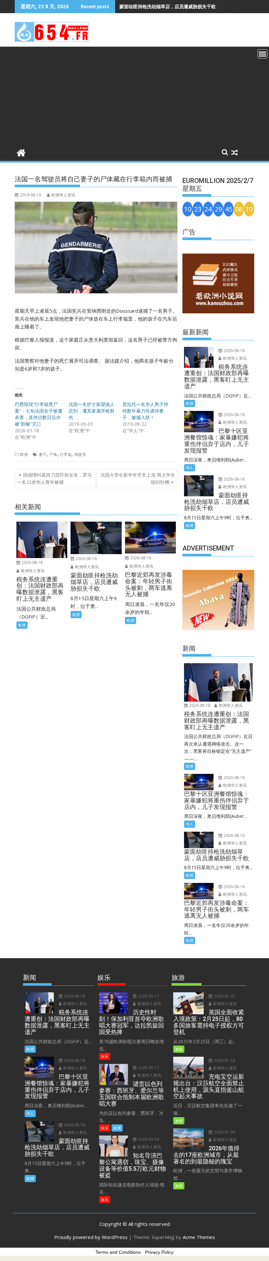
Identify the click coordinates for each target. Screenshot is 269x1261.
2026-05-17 (148, 996)
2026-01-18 (224, 1060)
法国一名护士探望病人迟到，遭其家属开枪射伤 (91, 410)
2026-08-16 (86, 558)
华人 (189, 467)
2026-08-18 (32, 562)
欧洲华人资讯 (63, 195)
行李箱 (66, 454)
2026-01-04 (224, 1132)
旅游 (178, 1049)
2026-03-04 (148, 1139)
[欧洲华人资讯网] (21, 152)
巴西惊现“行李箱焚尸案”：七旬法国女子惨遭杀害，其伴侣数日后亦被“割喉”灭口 (38, 414)
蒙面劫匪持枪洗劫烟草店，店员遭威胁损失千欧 (167, 6)
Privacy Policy (159, 1252)
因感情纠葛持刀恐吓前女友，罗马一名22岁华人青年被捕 (54, 478)
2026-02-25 (224, 996)
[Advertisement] (134, 96)
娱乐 (104, 1056)
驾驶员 (80, 454)
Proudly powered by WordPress (91, 1237)
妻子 (43, 454)
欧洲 (24, 454)
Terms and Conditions (118, 1252)
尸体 (53, 454)
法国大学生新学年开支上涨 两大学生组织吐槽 (137, 478)
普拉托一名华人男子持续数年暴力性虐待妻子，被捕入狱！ (145, 410)
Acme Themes (199, 1237)
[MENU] (262, 53)
